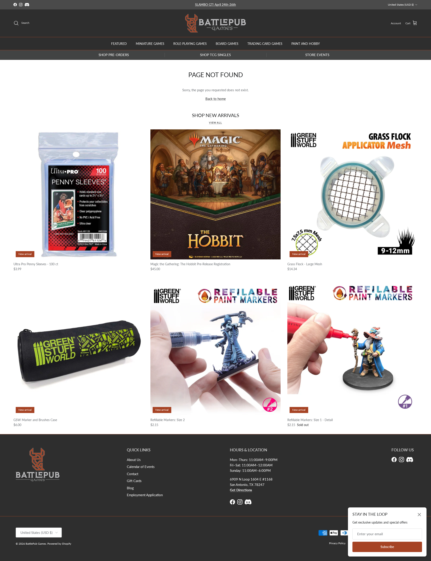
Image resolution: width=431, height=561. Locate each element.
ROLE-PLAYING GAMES (190, 43)
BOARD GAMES (227, 43)
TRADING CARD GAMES (264, 43)
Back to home (215, 99)
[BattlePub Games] (215, 23)
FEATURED (119, 43)
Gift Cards (134, 481)
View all (215, 122)
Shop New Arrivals (215, 115)
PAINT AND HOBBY (305, 43)
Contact (132, 474)
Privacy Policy (337, 543)
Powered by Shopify (59, 543)
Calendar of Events (141, 467)
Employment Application (145, 495)
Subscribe (387, 547)
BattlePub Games (36, 543)
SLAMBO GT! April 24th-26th (215, 5)
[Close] (419, 514)
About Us (134, 460)
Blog (130, 488)
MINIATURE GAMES (150, 43)
